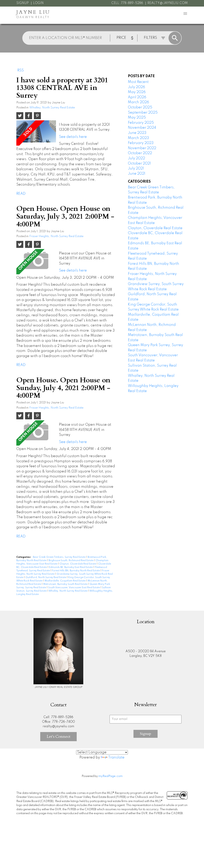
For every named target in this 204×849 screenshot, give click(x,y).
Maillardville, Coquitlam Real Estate (65, 581)
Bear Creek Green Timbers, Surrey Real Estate (59, 557)
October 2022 (140, 153)
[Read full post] (36, 133)
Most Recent (138, 82)
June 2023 (137, 133)
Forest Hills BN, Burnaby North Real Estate (76, 571)
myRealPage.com (110, 776)
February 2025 (141, 123)
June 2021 (136, 173)
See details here (73, 137)
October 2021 (139, 163)
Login (38, 3)
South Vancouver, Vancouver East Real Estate (74, 587)
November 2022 (142, 148)
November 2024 (142, 127)
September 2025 (143, 112)
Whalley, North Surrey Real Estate (52, 107)
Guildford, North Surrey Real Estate (46, 577)
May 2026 (137, 92)
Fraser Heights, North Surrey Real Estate (56, 236)
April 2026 (137, 97)
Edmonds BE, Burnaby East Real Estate (71, 567)
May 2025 (137, 117)
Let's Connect (58, 736)
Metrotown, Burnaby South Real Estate (65, 584)
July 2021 (136, 168)
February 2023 (141, 143)
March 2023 (138, 138)
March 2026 (138, 102)
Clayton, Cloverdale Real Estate (78, 564)
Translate (116, 757)
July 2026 (136, 87)
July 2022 (136, 158)
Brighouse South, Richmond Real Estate (71, 560)
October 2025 (140, 107)
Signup (22, 3)
